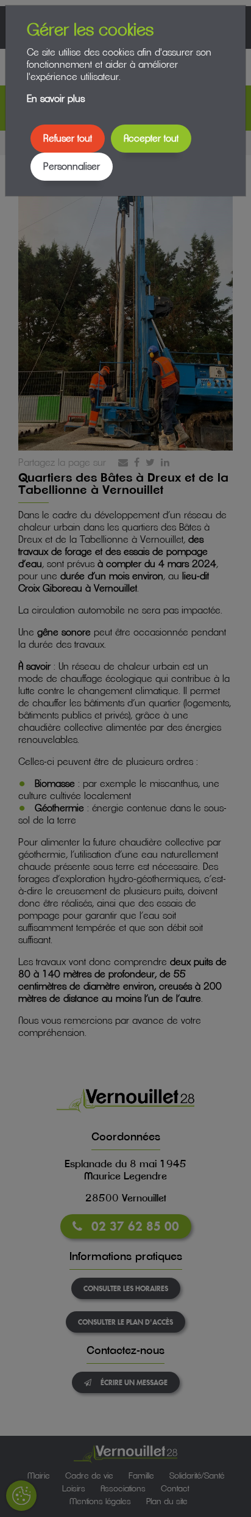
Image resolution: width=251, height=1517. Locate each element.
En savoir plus (56, 99)
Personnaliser (71, 167)
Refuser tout (67, 138)
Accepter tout (151, 138)
